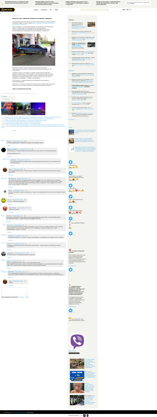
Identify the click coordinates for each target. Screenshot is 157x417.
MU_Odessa (11, 178)
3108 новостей (6, 99)
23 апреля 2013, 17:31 (18, 215)
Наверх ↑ (14, 130)
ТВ (51, 9)
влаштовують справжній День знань (80, 32)
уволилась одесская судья (78, 94)
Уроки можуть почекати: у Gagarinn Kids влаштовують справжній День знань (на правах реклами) (90, 374)
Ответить (9, 145)
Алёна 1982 (11, 207)
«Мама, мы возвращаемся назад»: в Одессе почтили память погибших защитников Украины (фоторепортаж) (90, 399)
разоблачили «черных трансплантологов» (81, 59)
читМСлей (13, 160)
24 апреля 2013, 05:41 (18, 281)
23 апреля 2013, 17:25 (25, 149)
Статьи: (70, 127)
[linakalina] (4, 235)
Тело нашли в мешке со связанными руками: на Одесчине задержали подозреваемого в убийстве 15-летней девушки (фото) (90, 363)
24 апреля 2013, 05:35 (18, 169)
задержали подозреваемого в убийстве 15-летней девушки (79, 27)
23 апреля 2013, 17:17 (18, 141)
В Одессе (74, 113)
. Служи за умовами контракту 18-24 (81, 103)
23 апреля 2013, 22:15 (20, 271)
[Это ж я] (4, 225)
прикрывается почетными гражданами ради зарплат (82, 81)
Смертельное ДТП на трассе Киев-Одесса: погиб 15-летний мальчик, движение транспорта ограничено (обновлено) (33, 117)
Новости (44, 9)
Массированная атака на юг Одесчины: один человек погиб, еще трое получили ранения (17, 2)
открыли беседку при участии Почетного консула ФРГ (83, 52)
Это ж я (9, 225)
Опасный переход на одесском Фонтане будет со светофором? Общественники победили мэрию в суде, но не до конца (35, 124)
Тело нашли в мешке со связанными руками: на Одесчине (77, 24)
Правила (21, 297)
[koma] (5, 171)
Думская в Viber (72, 351)
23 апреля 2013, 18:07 (19, 225)
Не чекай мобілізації (77, 103)
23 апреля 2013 (15, 15)
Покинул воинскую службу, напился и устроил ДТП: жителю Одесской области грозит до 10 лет (38, 112)
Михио (9, 261)
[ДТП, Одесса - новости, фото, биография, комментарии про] (2, 96)
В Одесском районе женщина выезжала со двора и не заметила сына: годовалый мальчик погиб (22, 112)
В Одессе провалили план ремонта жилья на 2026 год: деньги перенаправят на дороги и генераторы (77, 3)
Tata (8, 200)
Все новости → (72, 119)
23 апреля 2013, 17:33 (22, 207)
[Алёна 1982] (5, 210)
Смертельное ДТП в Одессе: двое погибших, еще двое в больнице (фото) (24, 121)
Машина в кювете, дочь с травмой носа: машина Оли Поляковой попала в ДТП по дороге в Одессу (7, 112)
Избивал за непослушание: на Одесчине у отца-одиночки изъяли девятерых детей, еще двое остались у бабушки (90, 387)
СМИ (56, 9)
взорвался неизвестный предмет (83, 86)
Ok (84, 415)
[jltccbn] (3, 140)
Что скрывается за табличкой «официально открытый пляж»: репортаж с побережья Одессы (85, 131)
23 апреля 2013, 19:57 (20, 253)
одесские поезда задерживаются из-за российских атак (83, 108)
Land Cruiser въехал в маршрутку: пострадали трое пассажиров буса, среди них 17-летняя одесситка (30, 118)
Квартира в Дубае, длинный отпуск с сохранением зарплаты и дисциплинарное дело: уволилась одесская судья (47, 3)
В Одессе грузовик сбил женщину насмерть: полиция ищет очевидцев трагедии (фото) (26, 120)
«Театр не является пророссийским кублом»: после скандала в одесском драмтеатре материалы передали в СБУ (84, 140)
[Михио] (3, 260)
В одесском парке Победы (78, 51)
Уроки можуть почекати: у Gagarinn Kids (81, 31)
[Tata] (3, 202)
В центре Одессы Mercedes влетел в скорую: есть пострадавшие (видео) (23, 123)
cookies (80, 415)
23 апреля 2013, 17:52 (19, 235)
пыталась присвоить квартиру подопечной (83, 75)
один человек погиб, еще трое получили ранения (82, 64)
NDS (9, 190)
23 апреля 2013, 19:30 (18, 190)
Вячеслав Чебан (12, 149)
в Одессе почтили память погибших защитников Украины (78, 46)
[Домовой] (3, 255)
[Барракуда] (4, 271)
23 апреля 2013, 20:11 (17, 261)
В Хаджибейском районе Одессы (80, 85)
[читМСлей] (6, 159)
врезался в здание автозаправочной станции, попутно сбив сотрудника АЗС (33, 23)
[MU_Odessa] (4, 178)
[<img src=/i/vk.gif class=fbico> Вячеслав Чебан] (3, 152)
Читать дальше (72, 265)
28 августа (71, 70)
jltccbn (8, 141)
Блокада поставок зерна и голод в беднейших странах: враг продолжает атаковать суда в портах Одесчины (108, 3)
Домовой (9, 253)
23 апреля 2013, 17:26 (22, 178)
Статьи (35, 9)
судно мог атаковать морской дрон (82, 99)
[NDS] (5, 192)
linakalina (10, 235)
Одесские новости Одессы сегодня (19, 412)
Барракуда (11, 271)
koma (10, 169)
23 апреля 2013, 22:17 (22, 160)
